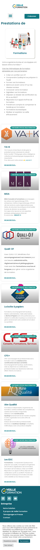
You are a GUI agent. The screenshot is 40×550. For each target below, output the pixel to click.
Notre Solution (9, 508)
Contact (6, 517)
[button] (10, 16)
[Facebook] (9, 498)
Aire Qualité (10, 404)
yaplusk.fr (28, 160)
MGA (6, 193)
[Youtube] (15, 498)
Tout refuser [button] (8, 545)
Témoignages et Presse (13, 514)
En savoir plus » (10, 165)
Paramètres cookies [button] (10, 541)
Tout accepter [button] (24, 541)
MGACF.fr (17, 215)
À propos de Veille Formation (15, 511)
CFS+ (7, 355)
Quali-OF (9, 248)
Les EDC (8, 459)
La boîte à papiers (14, 306)
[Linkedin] (3, 498)
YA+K (7, 146)
